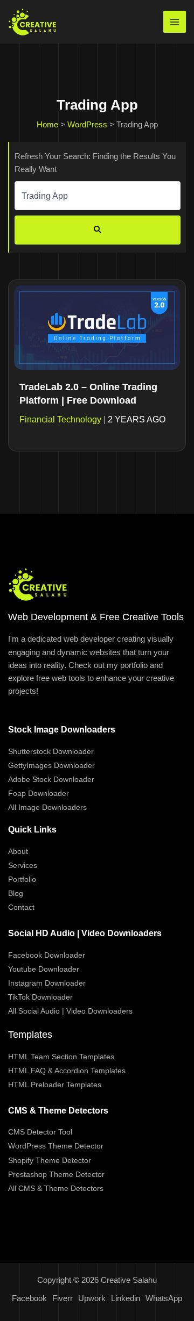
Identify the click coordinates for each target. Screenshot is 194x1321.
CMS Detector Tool (40, 1132)
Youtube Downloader (43, 969)
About (18, 851)
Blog (15, 893)
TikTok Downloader (40, 997)
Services (22, 865)
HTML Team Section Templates (61, 1056)
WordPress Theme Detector (55, 1145)
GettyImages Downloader (51, 765)
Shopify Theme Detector (49, 1160)
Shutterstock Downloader (51, 751)
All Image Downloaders (47, 807)
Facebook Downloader (46, 955)
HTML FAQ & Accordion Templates (67, 1070)
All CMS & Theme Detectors (55, 1188)
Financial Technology (60, 419)
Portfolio (22, 879)
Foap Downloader (38, 793)
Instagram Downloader (47, 983)
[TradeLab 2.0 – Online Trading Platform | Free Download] (97, 326)
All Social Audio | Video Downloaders (70, 1011)
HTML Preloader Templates (54, 1084)
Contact (21, 907)
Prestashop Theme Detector (56, 1174)
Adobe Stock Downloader (51, 779)
